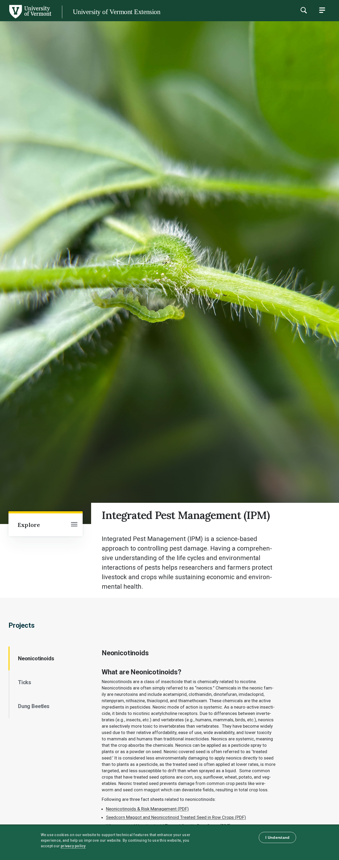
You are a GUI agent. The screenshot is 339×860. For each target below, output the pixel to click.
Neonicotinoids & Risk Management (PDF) (147, 808)
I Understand (277, 837)
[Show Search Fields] (303, 10)
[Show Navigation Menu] (322, 10)
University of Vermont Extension (116, 12)
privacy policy (73, 846)
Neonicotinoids (36, 658)
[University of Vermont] (29, 18)
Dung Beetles (34, 706)
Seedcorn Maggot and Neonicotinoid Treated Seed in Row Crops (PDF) (176, 817)
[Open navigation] (74, 525)
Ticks (24, 682)
